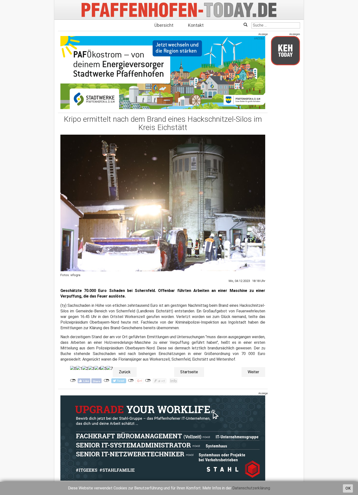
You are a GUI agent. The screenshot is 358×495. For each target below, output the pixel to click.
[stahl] (162, 437)
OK (348, 488)
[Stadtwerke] (162, 72)
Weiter (253, 372)
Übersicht (163, 25)
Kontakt (196, 25)
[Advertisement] (285, 142)
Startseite (189, 372)
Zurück (125, 372)
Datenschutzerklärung (251, 488)
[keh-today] (285, 50)
